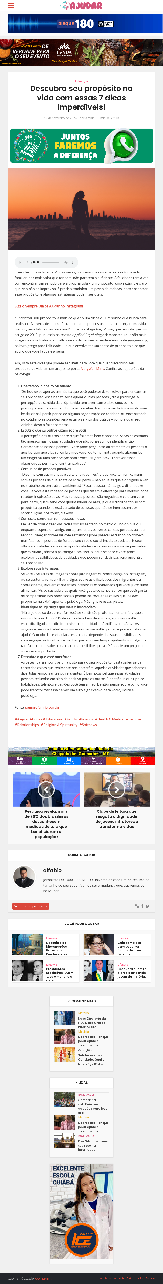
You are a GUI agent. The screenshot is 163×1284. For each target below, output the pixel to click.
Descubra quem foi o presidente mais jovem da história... (133, 973)
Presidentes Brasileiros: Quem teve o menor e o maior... (60, 975)
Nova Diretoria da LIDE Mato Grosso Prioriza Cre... (92, 1022)
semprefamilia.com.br (42, 707)
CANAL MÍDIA (43, 1278)
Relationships (28, 724)
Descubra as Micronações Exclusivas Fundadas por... (58, 948)
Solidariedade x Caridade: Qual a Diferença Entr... (91, 1059)
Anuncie (119, 1278)
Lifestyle (81, 81)
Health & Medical (110, 719)
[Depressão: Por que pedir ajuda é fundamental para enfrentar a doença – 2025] (66, 1036)
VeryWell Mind (92, 368)
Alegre (22, 719)
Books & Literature (47, 719)
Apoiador (106, 1278)
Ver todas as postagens (30, 906)
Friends (87, 719)
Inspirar (135, 719)
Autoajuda (85, 1050)
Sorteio (150, 1278)
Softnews (89, 724)
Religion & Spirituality (60, 724)
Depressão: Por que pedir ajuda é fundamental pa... (93, 1041)
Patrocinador (135, 1278)
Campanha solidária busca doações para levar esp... (93, 1106)
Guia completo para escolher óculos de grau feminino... (129, 948)
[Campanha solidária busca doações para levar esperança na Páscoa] (66, 1099)
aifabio (90, 118)
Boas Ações (86, 1094)
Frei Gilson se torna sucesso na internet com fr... (93, 1145)
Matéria (83, 1013)
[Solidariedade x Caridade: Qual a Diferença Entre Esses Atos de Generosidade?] (66, 1054)
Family (72, 719)
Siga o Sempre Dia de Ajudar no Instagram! (49, 306)
